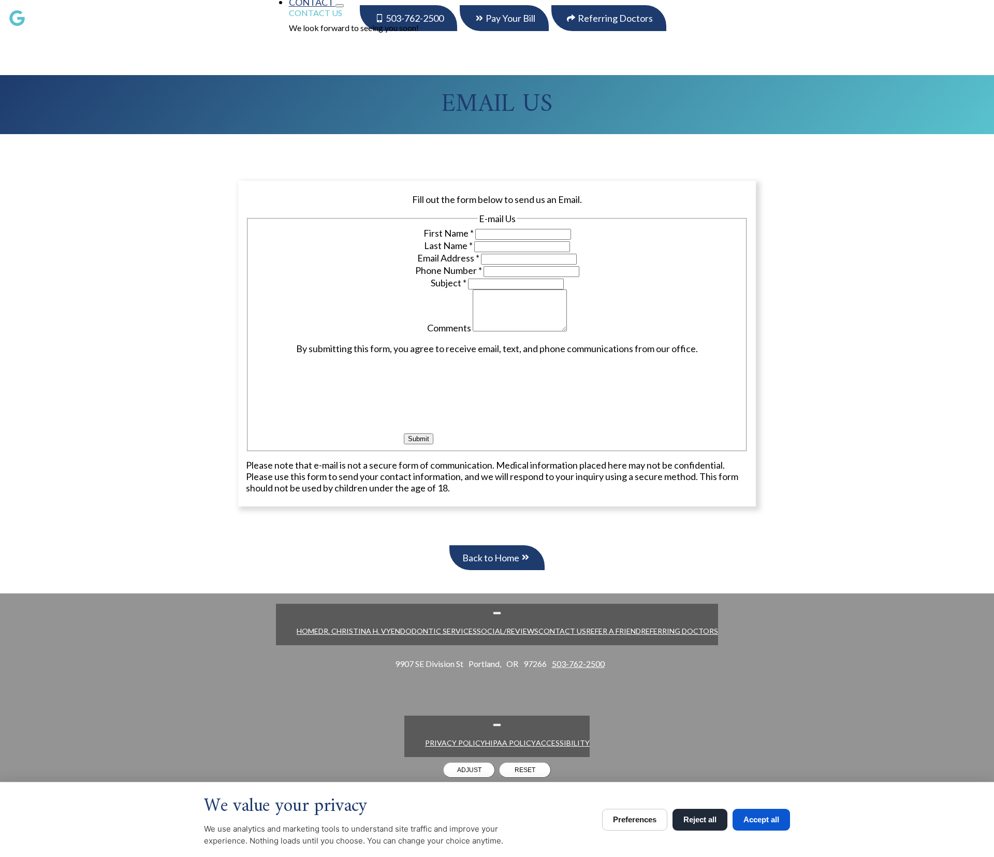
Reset (525, 770)
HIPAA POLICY (510, 742)
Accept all (761, 819)
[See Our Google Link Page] (17, 18)
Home (307, 631)
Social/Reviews (507, 631)
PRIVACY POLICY (455, 742)
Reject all (700, 819)
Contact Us (315, 13)
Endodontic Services (434, 631)
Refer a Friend (613, 631)
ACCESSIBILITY (563, 742)
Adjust (469, 770)
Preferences (634, 819)
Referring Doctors (679, 631)
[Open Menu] (497, 613)
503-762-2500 (578, 664)
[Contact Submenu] (339, 5)
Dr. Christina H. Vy (354, 631)
